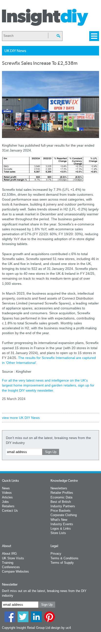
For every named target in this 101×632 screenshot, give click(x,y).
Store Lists (58, 533)
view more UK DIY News (21, 418)
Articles (7, 497)
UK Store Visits (13, 558)
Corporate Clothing (63, 515)
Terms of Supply (62, 562)
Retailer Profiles (61, 493)
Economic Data (61, 497)
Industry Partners (62, 506)
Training (7, 562)
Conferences (11, 567)
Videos (7, 493)
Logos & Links (60, 528)
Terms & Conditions (64, 558)
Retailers (8, 506)
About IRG (9, 553)
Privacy (55, 553)
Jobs (5, 502)
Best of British (60, 502)
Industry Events (61, 524)
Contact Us (10, 510)
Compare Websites (15, 571)
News (6, 488)
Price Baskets (60, 510)
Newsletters (58, 488)
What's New (58, 520)
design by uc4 (61, 628)
